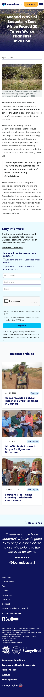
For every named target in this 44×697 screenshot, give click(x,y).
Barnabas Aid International (15, 608)
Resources (7, 595)
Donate (31, 4)
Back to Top (33, 523)
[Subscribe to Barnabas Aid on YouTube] (16, 619)
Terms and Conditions (13, 660)
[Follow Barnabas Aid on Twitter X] (8, 619)
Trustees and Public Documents (18, 665)
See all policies (9, 679)
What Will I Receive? (12, 247)
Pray (4, 586)
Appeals (34, 393)
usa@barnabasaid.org (14, 643)
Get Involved (8, 581)
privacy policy (21, 335)
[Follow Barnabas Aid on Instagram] (12, 619)
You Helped (33, 441)
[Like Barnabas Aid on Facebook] (3, 619)
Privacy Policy (9, 669)
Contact (6, 604)
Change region (10, 685)
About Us (6, 577)
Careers (6, 599)
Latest (5, 590)
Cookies (6, 674)
